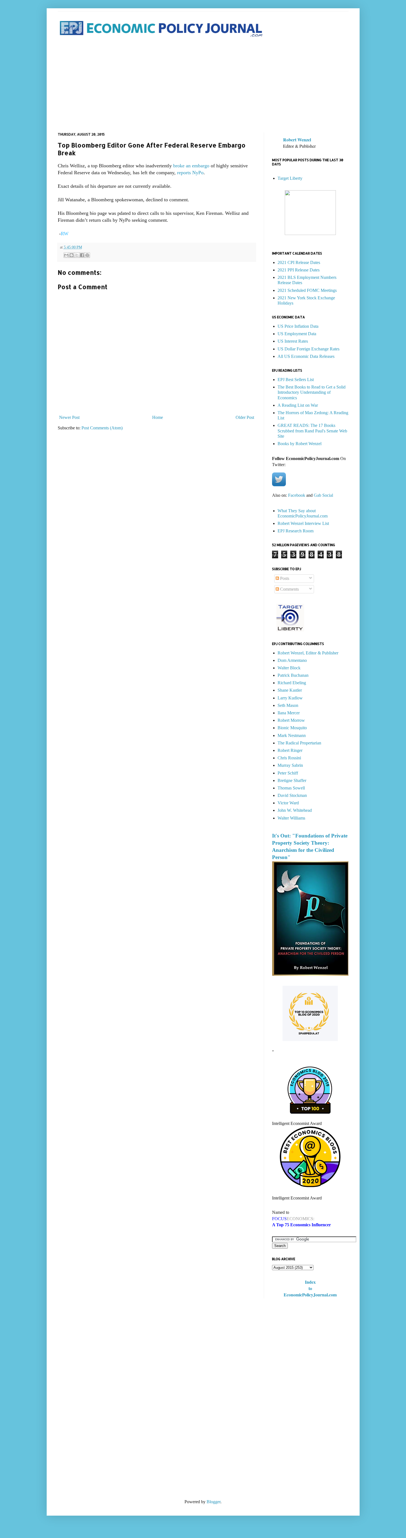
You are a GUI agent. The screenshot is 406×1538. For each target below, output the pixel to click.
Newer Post (69, 417)
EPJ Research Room (295, 530)
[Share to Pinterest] (87, 255)
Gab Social (323, 495)
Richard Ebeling (292, 682)
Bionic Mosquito (292, 727)
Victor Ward (288, 802)
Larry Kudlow (290, 698)
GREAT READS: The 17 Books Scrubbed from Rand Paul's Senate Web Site (312, 430)
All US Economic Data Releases (306, 356)
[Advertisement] (203, 85)
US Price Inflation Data (298, 326)
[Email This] (66, 255)
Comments (289, 589)
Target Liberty (290, 178)
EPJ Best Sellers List (296, 379)
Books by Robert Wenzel (299, 443)
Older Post (245, 417)
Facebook (296, 495)
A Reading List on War (298, 405)
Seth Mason (288, 705)
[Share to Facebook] (82, 255)
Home (157, 417)
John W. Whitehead (295, 810)
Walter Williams (291, 818)
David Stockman (292, 795)
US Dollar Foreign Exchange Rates (308, 349)
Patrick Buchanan (293, 675)
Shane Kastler (290, 690)
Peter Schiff (288, 773)
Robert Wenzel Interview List (303, 523)
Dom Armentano (292, 660)
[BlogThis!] (71, 255)
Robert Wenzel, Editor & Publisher (308, 653)
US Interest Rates (293, 341)
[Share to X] (77, 255)
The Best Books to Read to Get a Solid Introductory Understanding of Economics (312, 392)
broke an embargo (191, 165)
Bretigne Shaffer (292, 780)
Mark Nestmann (292, 735)
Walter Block (289, 667)
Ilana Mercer (289, 712)
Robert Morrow (291, 720)
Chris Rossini (289, 757)
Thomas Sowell (291, 788)
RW (64, 233)
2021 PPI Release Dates (299, 270)
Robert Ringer (290, 750)
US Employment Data (297, 333)
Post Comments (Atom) (102, 428)
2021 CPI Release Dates (299, 262)
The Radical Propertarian (299, 743)
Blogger (213, 1501)
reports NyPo (190, 172)
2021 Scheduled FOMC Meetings (307, 290)
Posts (284, 578)
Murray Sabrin (290, 765)
